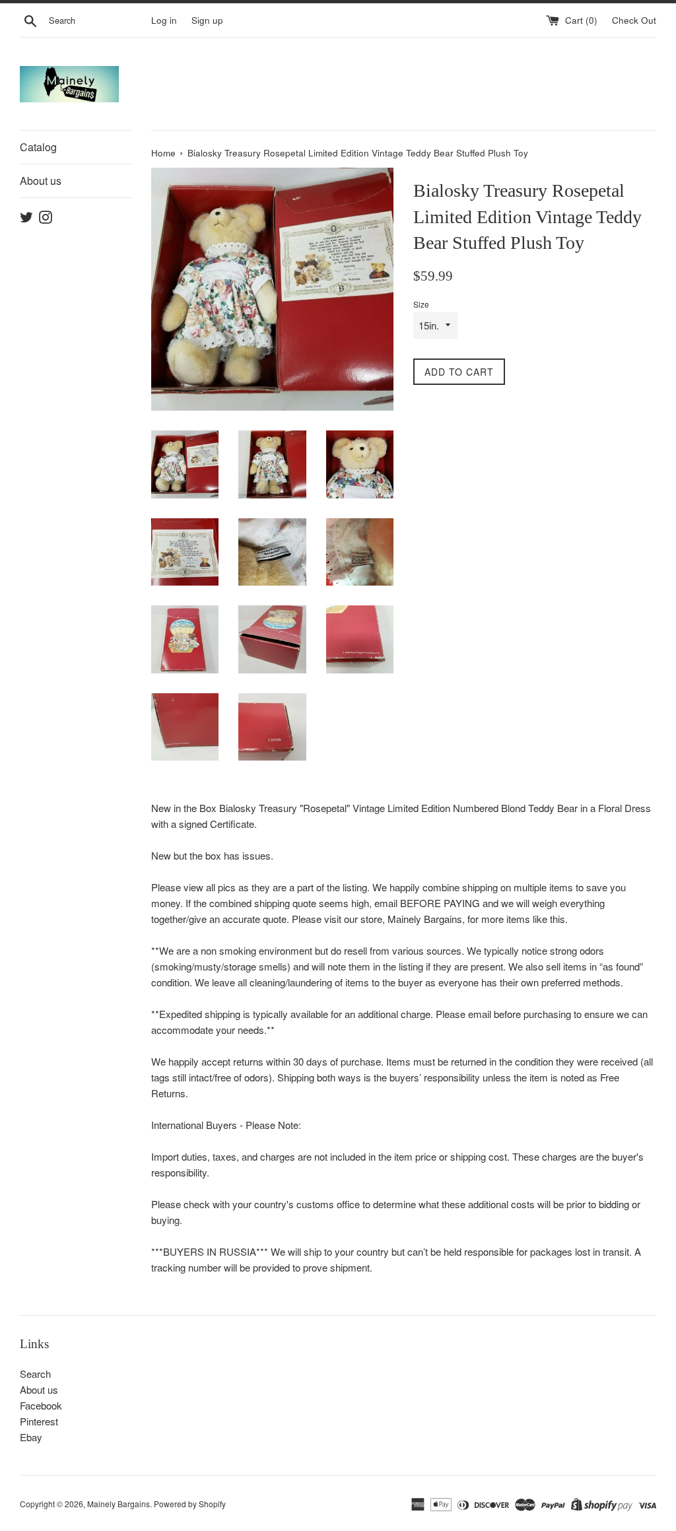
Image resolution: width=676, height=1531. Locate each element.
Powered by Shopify (190, 1503)
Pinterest (39, 1421)
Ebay (31, 1437)
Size (421, 304)
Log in (164, 20)
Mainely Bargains (118, 1503)
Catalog (38, 146)
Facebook (41, 1405)
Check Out (634, 20)
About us (40, 180)
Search (35, 1373)
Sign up (207, 20)
